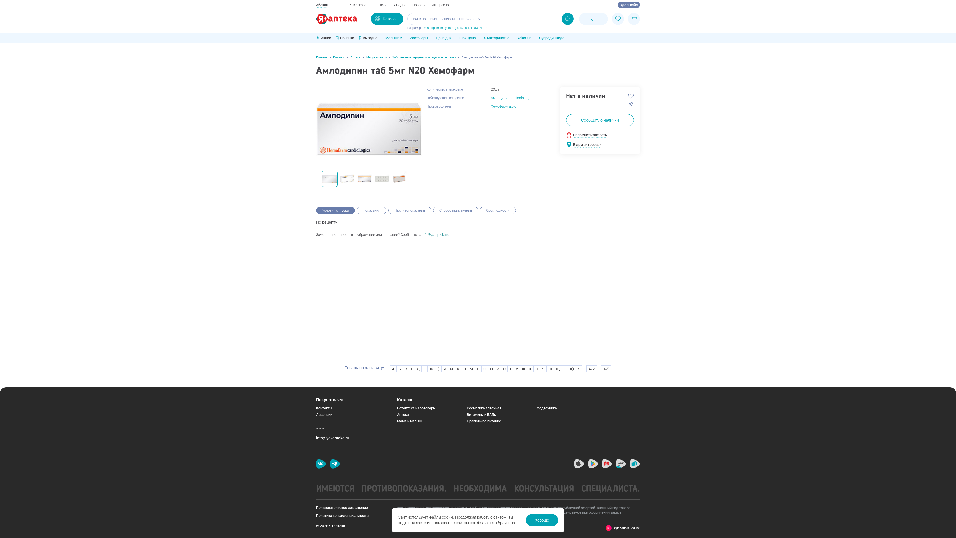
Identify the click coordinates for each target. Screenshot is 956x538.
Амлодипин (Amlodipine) (510, 98)
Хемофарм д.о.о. (504, 106)
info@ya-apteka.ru (435, 235)
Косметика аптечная (484, 408)
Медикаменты (376, 57)
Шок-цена (467, 38)
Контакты (324, 408)
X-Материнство (496, 38)
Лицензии (324, 415)
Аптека (356, 57)
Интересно (440, 5)
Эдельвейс (629, 5)
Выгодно (399, 5)
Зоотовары (419, 38)
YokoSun (524, 38)
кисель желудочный (473, 28)
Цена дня (443, 38)
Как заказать (359, 5)
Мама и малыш (409, 421)
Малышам (393, 38)
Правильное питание (484, 421)
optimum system (442, 28)
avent (426, 28)
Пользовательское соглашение (342, 508)
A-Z (591, 369)
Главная (321, 57)
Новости (419, 5)
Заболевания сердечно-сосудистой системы (424, 57)
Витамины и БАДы (482, 415)
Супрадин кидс (551, 38)
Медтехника (547, 408)
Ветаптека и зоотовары (416, 408)
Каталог (339, 57)
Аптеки (381, 5)
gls (457, 28)
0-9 (606, 369)
